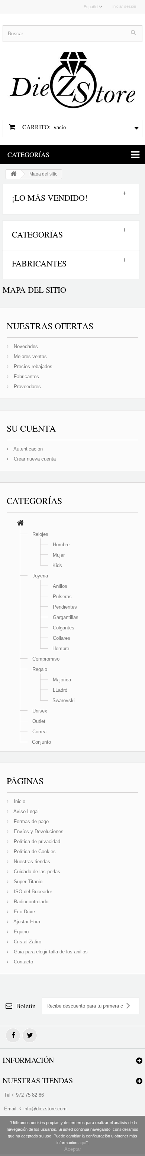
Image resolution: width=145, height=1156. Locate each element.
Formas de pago (30, 821)
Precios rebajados (32, 366)
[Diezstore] (72, 76)
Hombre (61, 544)
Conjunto (41, 742)
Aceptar (72, 1149)
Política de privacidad (36, 841)
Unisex (39, 711)
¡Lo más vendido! (49, 197)
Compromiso (45, 659)
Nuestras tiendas (31, 861)
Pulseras (62, 596)
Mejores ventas (29, 356)
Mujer (59, 555)
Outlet (38, 721)
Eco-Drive (23, 911)
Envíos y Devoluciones (38, 831)
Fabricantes (39, 263)
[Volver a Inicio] (13, 174)
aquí (82, 1142)
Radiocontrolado (30, 901)
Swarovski (63, 700)
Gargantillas (65, 617)
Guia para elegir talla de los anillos (50, 951)
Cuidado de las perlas (36, 871)
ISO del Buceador (32, 891)
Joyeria (40, 576)
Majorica (62, 679)
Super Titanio (27, 881)
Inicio (18, 801)
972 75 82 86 (30, 1095)
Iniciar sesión (124, 6)
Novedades (25, 346)
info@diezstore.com (45, 1108)
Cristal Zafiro (26, 941)
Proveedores (26, 386)
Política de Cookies (34, 851)
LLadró (60, 690)
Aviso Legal (25, 811)
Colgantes (63, 628)
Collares (61, 638)
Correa (39, 731)
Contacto (22, 962)
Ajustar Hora (26, 921)
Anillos (60, 586)
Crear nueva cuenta (34, 459)
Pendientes (65, 607)
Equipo (20, 931)
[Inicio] (20, 524)
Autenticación (27, 449)
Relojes (40, 534)
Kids (57, 565)
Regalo (39, 669)
